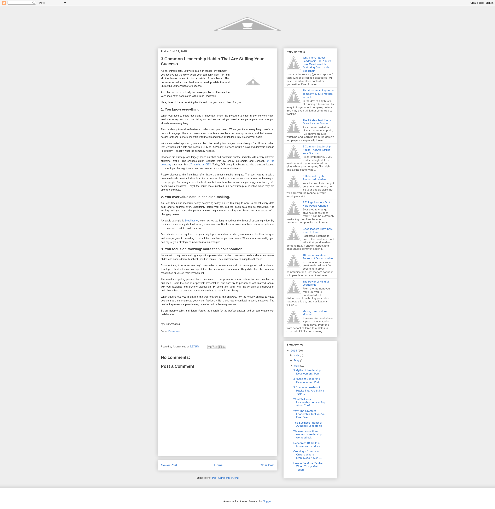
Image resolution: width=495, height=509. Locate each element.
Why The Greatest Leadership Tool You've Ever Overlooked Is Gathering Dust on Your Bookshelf (317, 64)
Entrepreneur (174, 331)
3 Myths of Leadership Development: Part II (307, 372)
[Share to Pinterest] (224, 347)
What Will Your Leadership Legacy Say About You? (309, 402)
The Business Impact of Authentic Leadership (307, 424)
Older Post (267, 465)
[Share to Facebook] (220, 347)
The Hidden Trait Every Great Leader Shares (317, 122)
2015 (294, 350)
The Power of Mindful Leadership (316, 283)
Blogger (267, 501)
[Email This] (209, 347)
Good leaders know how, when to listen (318, 230)
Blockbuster (191, 220)
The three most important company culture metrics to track (318, 94)
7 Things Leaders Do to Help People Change (317, 204)
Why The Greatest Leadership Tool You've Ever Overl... (309, 414)
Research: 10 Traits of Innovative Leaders (306, 444)
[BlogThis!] (213, 347)
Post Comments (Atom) (225, 477)
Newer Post (169, 465)
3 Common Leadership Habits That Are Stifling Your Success (317, 150)
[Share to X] (216, 347)
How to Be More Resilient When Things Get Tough (308, 466)
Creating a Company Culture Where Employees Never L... (308, 455)
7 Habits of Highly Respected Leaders (315, 177)
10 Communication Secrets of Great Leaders (318, 257)
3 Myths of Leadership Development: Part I (307, 380)
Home (218, 465)
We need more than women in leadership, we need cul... (307, 434)
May (297, 360)
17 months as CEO (200, 164)
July (297, 355)
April (297, 365)
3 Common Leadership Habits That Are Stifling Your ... (308, 390)
